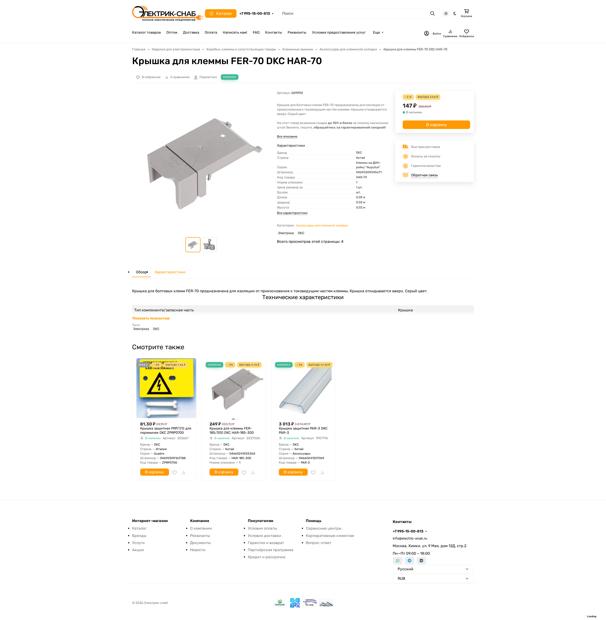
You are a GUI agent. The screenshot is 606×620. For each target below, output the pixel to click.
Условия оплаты (262, 528)
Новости (197, 550)
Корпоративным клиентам (330, 535)
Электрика (286, 233)
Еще (376, 32)
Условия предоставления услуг (338, 32)
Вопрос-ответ (318, 542)
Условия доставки (264, 535)
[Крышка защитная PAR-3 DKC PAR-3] (305, 388)
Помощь (313, 521)
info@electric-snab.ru (410, 538)
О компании (201, 528)
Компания (199, 521)
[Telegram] (409, 560)
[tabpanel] (303, 309)
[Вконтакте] (421, 560)
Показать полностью (151, 318)
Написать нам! (235, 32)
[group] (201, 160)
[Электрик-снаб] (167, 13)
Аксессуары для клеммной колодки (322, 225)
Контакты (273, 32)
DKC (301, 233)
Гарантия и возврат (266, 542)
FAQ (256, 32)
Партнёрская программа (270, 550)
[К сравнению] (183, 473)
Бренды (139, 535)
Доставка (191, 32)
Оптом (171, 32)
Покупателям (260, 521)
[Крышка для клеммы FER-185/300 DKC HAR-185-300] (236, 388)
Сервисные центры (323, 528)
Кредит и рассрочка (266, 557)
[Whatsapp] (398, 560)
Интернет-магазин (150, 521)
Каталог (139, 528)
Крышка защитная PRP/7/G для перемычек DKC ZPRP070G (165, 430)
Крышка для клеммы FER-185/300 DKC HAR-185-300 (231, 430)
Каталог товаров (146, 32)
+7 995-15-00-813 (254, 13)
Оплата (211, 32)
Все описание (287, 136)
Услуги (138, 542)
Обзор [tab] (141, 272)
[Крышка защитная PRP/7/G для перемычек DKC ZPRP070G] (166, 388)
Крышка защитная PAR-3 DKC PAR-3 (303, 430)
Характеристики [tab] (170, 272)
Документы (200, 542)
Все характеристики (292, 213)
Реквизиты (297, 32)
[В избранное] (174, 473)
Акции (138, 550)
